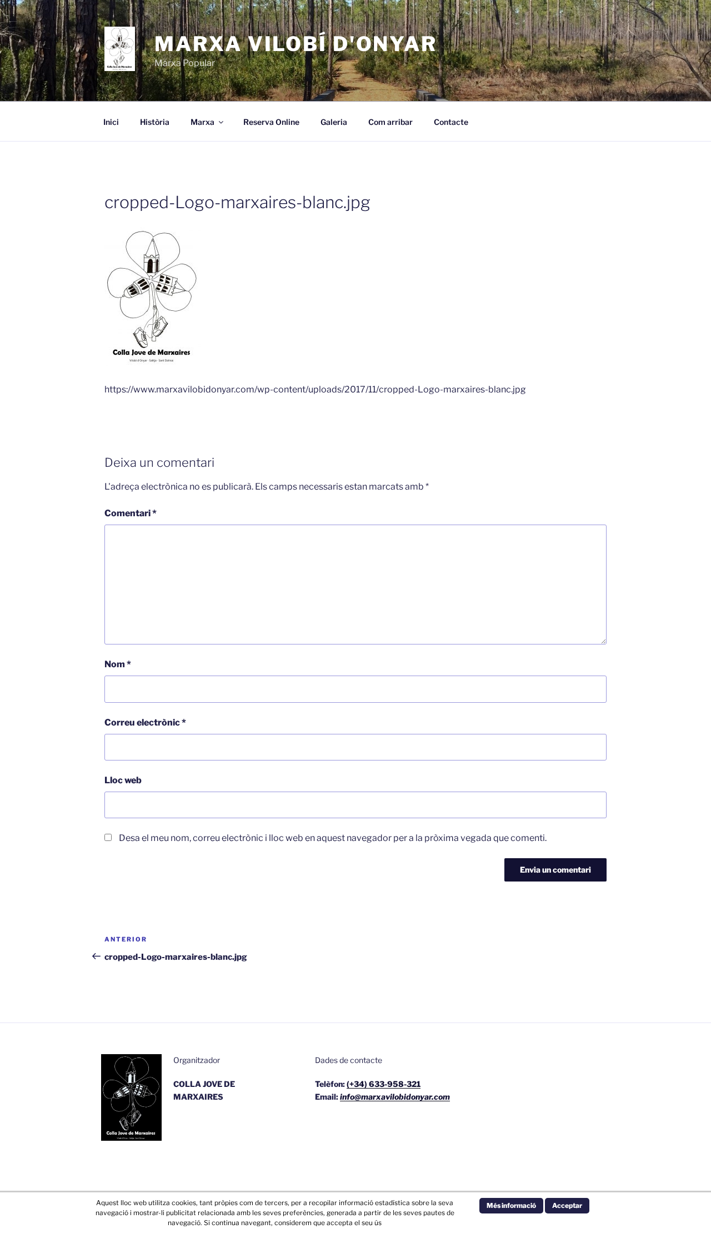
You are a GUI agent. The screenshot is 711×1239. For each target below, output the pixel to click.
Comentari (130, 513)
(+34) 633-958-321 (383, 1084)
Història (154, 122)
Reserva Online (271, 122)
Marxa (202, 122)
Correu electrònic (145, 722)
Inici (111, 122)
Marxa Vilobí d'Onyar (295, 44)
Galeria (334, 122)
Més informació (511, 1205)
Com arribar (390, 122)
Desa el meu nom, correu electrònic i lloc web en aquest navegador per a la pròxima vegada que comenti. (333, 838)
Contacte (451, 122)
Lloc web (123, 780)
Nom (117, 664)
